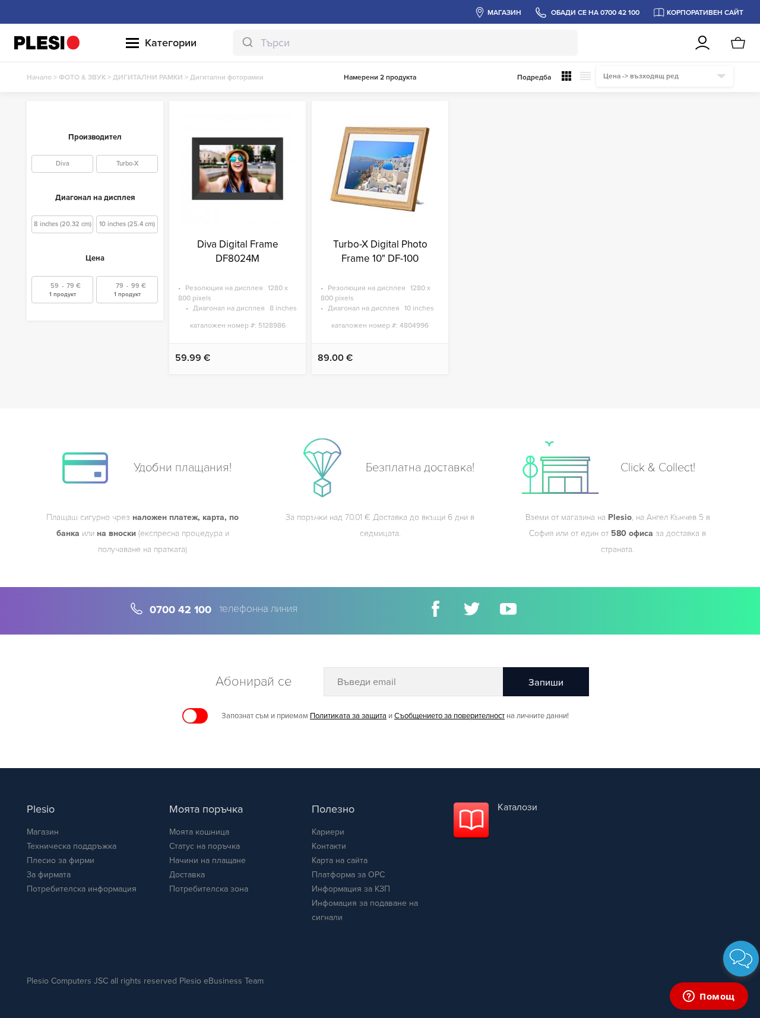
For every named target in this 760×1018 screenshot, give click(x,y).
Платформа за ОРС (348, 875)
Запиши (545, 683)
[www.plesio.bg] (47, 42)
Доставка (187, 875)
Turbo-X (127, 163)
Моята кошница (199, 832)
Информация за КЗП (351, 889)
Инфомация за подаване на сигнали (365, 910)
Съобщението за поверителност (449, 716)
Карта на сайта (340, 860)
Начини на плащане (207, 860)
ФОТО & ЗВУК (82, 77)
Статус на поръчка (204, 846)
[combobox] (405, 43)
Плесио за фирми (60, 860)
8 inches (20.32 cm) (62, 224)
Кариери (328, 832)
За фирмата (49, 875)
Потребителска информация (82, 889)
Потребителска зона (208, 889)
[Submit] (247, 43)
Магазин (43, 832)
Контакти (329, 846)
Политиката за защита (348, 716)
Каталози (517, 807)
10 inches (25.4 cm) (127, 224)
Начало (39, 77)
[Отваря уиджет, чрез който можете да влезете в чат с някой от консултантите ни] (709, 997)
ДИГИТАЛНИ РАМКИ (148, 77)
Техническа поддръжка (71, 846)
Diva (62, 163)
